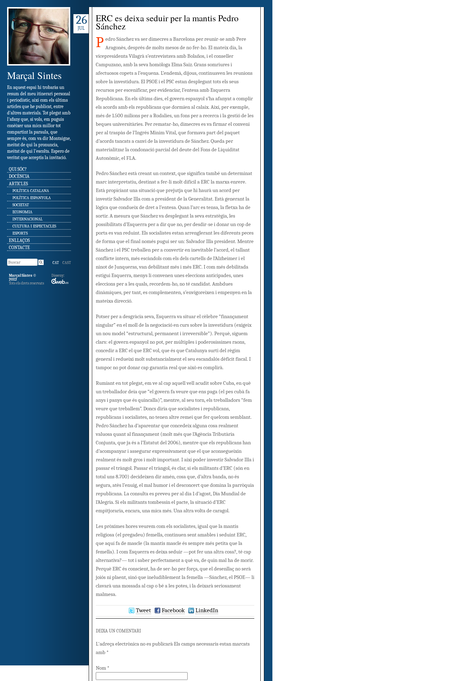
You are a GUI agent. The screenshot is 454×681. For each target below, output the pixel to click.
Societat (20, 204)
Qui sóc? (18, 169)
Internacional (27, 218)
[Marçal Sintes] (38, 68)
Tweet (143, 610)
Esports (20, 233)
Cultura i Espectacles (34, 226)
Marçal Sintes (34, 75)
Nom (102, 668)
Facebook (173, 610)
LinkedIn (206, 610)
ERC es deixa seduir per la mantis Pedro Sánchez (167, 22)
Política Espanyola (31, 197)
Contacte (19, 247)
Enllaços (19, 240)
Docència (19, 176)
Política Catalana (30, 190)
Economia (22, 211)
